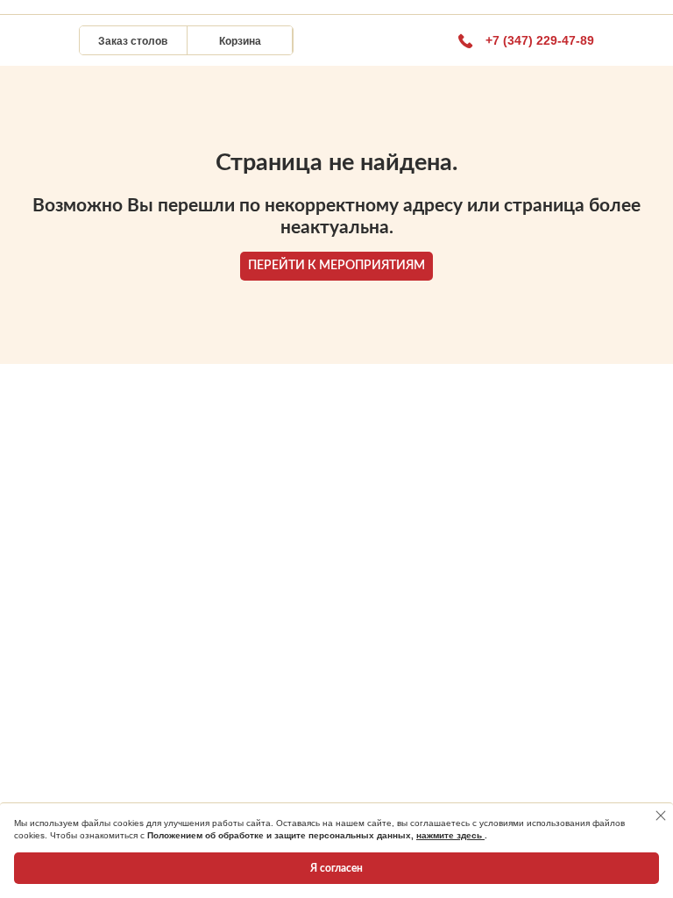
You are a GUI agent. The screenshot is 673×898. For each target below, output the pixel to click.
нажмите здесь (450, 835)
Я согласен (336, 868)
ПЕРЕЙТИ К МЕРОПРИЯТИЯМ (336, 266)
